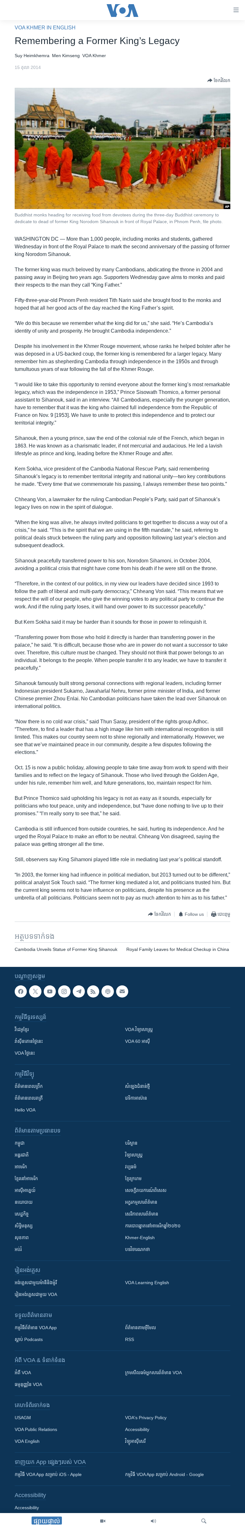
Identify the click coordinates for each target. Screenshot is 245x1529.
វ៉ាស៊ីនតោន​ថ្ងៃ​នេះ (29, 1041)
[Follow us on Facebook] (21, 991)
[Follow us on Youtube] (50, 991)
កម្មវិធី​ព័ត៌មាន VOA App (36, 1327)
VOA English (27, 1441)
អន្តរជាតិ (22, 1154)
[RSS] (93, 991)
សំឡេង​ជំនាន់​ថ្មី (137, 1086)
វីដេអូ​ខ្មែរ (22, 1029)
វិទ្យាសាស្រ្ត (134, 1154)
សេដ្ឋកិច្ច (22, 1213)
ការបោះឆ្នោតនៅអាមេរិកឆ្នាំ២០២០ (153, 1225)
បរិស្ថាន (131, 1143)
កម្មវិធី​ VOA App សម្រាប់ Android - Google (164, 1474)
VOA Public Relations (36, 1429)
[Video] (102, 1521)
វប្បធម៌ (131, 1166)
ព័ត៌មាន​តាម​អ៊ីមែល (140, 1327)
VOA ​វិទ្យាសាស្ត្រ (139, 1029)
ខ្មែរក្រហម (133, 1178)
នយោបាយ (24, 1202)
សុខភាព (22, 1237)
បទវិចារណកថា (137, 1249)
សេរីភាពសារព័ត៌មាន (141, 1213)
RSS (129, 1339)
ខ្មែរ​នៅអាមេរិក (26, 1178)
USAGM (23, 1417)
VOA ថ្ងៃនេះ (25, 1053)
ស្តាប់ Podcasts (29, 1339)
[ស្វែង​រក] (203, 1521)
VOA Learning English (147, 1282)
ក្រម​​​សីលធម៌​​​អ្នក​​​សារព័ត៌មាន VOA (153, 1372)
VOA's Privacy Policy (146, 1417)
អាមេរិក (21, 1166)
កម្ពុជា (20, 1143)
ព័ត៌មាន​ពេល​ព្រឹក (29, 1086)
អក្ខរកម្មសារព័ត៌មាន (141, 1202)
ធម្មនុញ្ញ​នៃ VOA (28, 1384)
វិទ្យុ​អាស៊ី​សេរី (135, 1441)
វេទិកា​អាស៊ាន (136, 1098)
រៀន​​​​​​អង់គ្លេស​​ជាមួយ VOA (36, 1294)
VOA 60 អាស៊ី (137, 1041)
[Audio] (153, 1521)
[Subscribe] (122, 991)
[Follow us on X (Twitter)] (35, 991)
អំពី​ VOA (23, 1372)
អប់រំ (18, 1249)
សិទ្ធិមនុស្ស (24, 1225)
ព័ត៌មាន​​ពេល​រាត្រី (29, 1098)
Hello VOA (25, 1109)
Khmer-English (140, 1237)
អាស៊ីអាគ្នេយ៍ (25, 1190)
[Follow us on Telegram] (79, 991)
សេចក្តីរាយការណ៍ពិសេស (146, 1190)
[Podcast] (107, 991)
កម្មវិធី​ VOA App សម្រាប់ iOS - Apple (48, 1474)
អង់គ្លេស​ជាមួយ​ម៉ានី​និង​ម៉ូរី (36, 1282)
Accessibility (137, 1429)
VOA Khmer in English (45, 27)
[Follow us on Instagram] (64, 991)
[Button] (218, 80)
